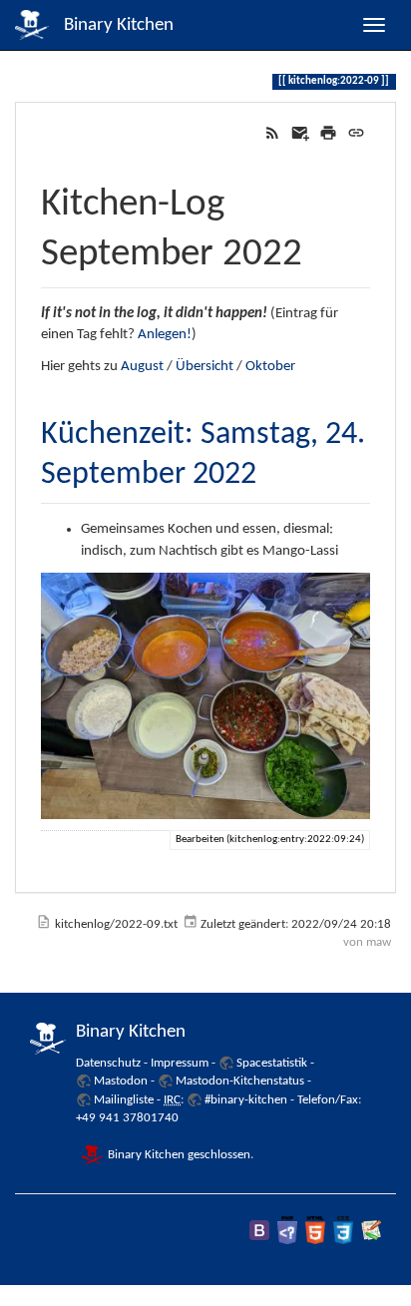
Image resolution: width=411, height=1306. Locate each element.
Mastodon (121, 1081)
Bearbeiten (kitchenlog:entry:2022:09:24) (270, 839)
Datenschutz (108, 1063)
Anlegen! (165, 334)
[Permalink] (356, 133)
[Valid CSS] (343, 1229)
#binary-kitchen (246, 1099)
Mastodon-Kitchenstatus (240, 1081)
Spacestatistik (271, 1063)
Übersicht (204, 366)
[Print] (328, 133)
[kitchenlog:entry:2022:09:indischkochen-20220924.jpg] (205, 696)
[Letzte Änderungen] (272, 133)
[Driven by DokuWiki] (371, 1229)
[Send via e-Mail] (300, 133)
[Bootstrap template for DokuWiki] (259, 1229)
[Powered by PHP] (287, 1229)
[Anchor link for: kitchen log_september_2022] (321, 246)
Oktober (270, 366)
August (142, 366)
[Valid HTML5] (315, 1229)
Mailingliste (124, 1099)
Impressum (179, 1063)
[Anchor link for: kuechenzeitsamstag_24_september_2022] (272, 469)
